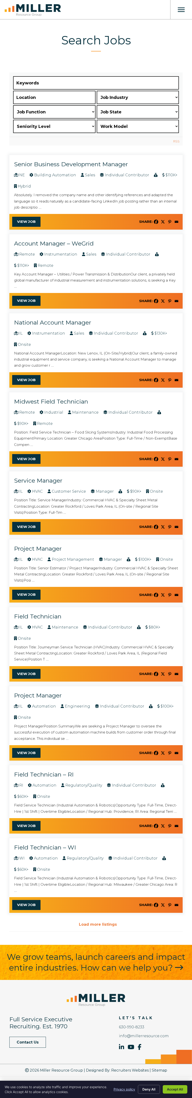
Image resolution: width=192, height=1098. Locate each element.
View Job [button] (26, 221)
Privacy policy (124, 1089)
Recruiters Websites (130, 1070)
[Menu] (181, 10)
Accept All (175, 1089)
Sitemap (159, 1070)
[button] (27, 1042)
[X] (163, 222)
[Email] (176, 222)
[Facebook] (156, 222)
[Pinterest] (170, 222)
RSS (176, 141)
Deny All (148, 1089)
